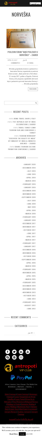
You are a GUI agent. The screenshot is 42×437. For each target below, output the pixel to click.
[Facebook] (7, 352)
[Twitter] (14, 352)
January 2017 (30, 246)
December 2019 (29, 168)
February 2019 (29, 184)
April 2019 (31, 177)
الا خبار (25, 60)
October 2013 (30, 295)
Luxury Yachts (19, 399)
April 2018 (31, 210)
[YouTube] (28, 352)
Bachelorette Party (23, 407)
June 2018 (32, 204)
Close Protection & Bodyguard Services (25, 402)
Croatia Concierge (22, 394)
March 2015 (31, 279)
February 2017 (29, 243)
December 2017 (29, 223)
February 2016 (29, 269)
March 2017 (31, 240)
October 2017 (30, 230)
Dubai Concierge (10, 394)
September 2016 (29, 259)
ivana (31, 63)
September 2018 (29, 197)
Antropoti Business (10, 412)
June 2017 (32, 233)
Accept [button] (22, 434)
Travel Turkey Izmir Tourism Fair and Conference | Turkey (22, 130)
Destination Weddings (28, 404)
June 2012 (32, 308)
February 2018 (29, 217)
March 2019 (31, 181)
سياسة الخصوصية (15, 419)
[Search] (36, 103)
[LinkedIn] (21, 352)
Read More (14, 434)
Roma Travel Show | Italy (25, 118)
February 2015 (29, 282)
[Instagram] (14, 357)
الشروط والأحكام (27, 419)
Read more (33, 89)
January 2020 (30, 164)
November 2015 (29, 272)
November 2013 (29, 292)
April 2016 (31, 263)
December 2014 (29, 286)
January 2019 (30, 187)
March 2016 (31, 266)
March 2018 (31, 213)
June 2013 (32, 299)
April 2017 (31, 236)
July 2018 (32, 200)
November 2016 (29, 253)
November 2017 (29, 227)
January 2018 (30, 220)
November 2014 (29, 289)
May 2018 (32, 207)
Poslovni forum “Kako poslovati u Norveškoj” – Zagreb (23, 53)
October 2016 (30, 256)
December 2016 (29, 249)
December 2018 (29, 190)
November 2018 (29, 194)
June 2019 (32, 174)
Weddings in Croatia (13, 404)
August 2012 (30, 305)
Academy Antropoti (24, 412)
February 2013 (29, 302)
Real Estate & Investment (28, 409)
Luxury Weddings (10, 407)
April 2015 (31, 276)
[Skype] (7, 357)
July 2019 (32, 171)
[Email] (21, 357)
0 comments (15, 63)
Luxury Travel (14, 409)
